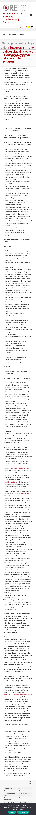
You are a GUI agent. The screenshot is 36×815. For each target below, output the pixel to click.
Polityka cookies (23, 812)
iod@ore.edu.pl (23, 493)
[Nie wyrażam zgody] (34, 809)
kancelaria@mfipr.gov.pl (19, 468)
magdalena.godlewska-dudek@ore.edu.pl (18, 695)
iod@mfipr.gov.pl (14, 482)
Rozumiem (12, 812)
